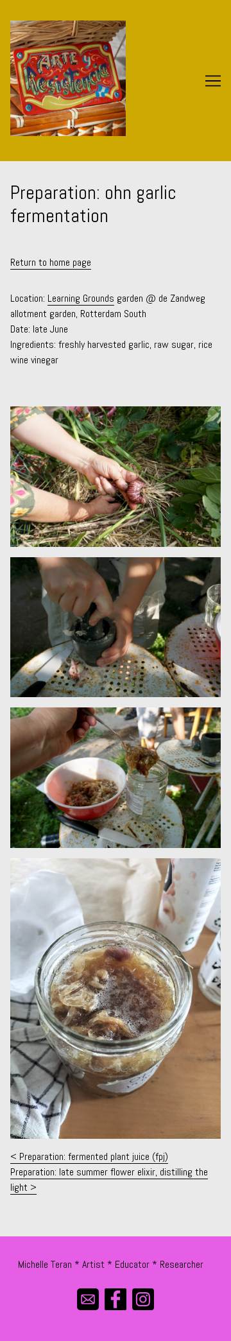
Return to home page (50, 262)
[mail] (88, 1299)
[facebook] (116, 1299)
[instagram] (143, 1299)
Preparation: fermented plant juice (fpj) (93, 1156)
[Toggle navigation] (213, 81)
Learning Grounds (80, 298)
